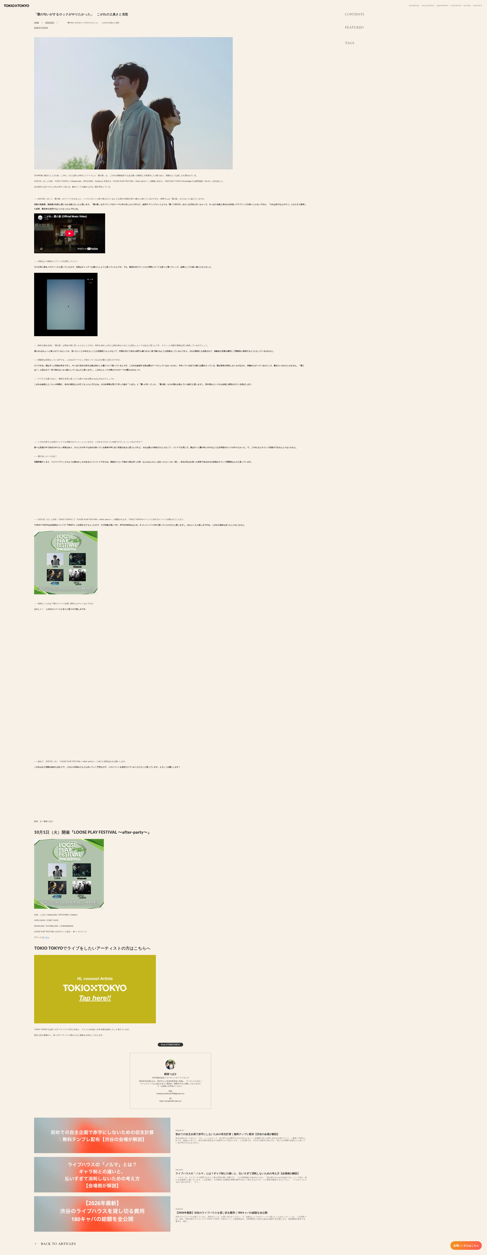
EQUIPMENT (443, 5)
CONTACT (477, 5)
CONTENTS (49, 23)
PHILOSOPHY (428, 5)
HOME (36, 23)
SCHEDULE (414, 5)
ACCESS (467, 5)
